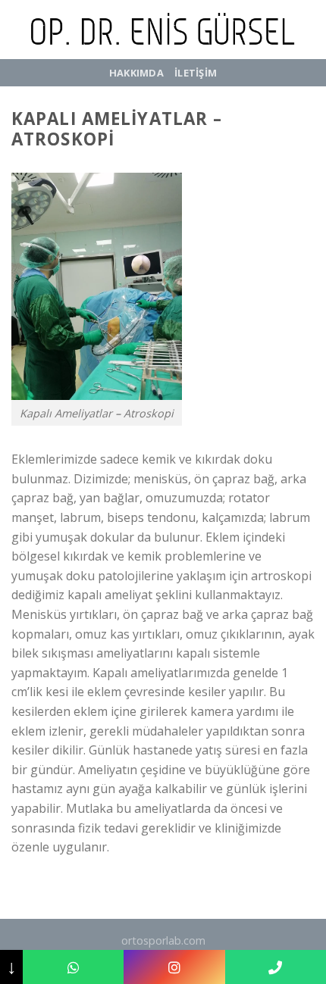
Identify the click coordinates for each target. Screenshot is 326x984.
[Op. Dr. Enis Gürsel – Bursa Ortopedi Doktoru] (163, 29)
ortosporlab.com (163, 940)
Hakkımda (136, 73)
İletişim (195, 73)
